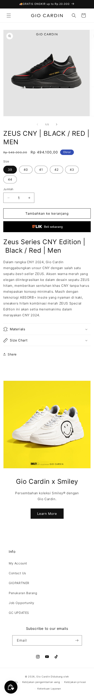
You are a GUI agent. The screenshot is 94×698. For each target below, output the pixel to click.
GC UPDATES (19, 612)
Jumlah (8, 189)
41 (41, 169)
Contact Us (17, 573)
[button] (9, 15)
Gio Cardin (43, 676)
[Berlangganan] (77, 640)
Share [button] (12, 354)
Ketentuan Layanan (49, 688)
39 (10, 169)
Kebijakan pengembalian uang (41, 682)
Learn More (47, 514)
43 (72, 169)
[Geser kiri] (37, 124)
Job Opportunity (21, 603)
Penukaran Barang (23, 593)
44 (10, 179)
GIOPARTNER (19, 583)
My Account (18, 563)
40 (26, 169)
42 (56, 169)
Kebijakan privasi (75, 682)
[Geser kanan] (56, 124)
